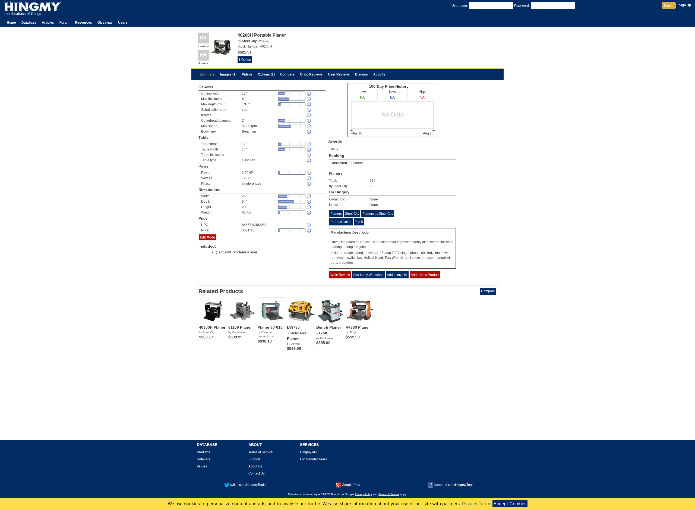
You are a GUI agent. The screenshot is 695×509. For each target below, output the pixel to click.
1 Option (245, 60)
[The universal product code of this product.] (309, 225)
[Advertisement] (347, 398)
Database (28, 22)
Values (202, 466)
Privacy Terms (476, 503)
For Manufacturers (313, 459)
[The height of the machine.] (309, 207)
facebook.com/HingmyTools (454, 485)
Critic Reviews (311, 74)
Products (203, 452)
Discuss (361, 74)
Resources (83, 22)
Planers (357, 163)
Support (254, 459)
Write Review (340, 275)
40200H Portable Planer (239, 252)
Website (263, 41)
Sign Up (685, 5)
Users (123, 22)
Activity (379, 74)
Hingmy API (308, 452)
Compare (287, 74)
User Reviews (339, 74)
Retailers (203, 459)
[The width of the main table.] (309, 149)
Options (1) (266, 74)
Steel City (352, 214)
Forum (64, 22)
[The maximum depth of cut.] (309, 104)
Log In (668, 5)
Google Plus (351, 485)
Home (11, 22)
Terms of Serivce (260, 452)
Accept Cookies (510, 503)
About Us (255, 466)
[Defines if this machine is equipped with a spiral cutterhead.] (309, 110)
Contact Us (256, 473)
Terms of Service (388, 494)
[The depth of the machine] (309, 202)
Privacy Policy (363, 494)
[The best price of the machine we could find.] (309, 230)
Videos (247, 74)
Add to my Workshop (368, 275)
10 (372, 186)
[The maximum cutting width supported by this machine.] (309, 94)
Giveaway (105, 22)
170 (372, 181)
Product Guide (341, 222)
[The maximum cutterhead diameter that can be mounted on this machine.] (309, 121)
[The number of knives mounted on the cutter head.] (309, 115)
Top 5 (359, 222)
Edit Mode (207, 237)
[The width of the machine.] (309, 196)
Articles (48, 22)
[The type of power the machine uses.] (309, 184)
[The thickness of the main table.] (309, 155)
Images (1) (228, 74)
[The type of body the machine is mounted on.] (309, 132)
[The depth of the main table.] (309, 144)
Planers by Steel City (377, 214)
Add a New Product (425, 275)
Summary (207, 74)
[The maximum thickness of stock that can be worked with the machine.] (309, 99)
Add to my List (397, 275)
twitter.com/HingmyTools (248, 485)
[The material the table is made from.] (309, 160)
